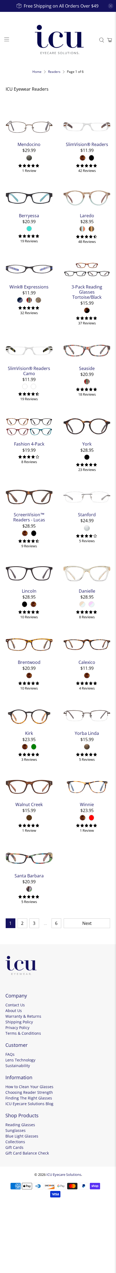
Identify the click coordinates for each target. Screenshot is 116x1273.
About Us (13, 1010)
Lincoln (29, 591)
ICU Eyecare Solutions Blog (29, 1103)
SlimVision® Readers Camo (29, 370)
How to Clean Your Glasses (29, 1086)
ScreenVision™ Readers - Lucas (29, 517)
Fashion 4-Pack (29, 444)
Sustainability (17, 1065)
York (86, 444)
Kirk (29, 733)
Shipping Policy (19, 1021)
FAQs (10, 1054)
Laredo (87, 215)
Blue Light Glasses (21, 1136)
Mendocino (29, 144)
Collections (15, 1141)
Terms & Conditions (23, 1033)
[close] (110, 6)
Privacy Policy (17, 1027)
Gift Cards (14, 1147)
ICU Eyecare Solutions (63, 1174)
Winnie (87, 804)
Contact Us (15, 1004)
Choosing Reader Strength (29, 1092)
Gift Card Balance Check (27, 1153)
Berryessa (29, 215)
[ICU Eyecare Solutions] (58, 40)
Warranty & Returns (23, 1016)
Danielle (87, 591)
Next (87, 923)
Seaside (87, 368)
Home (37, 71)
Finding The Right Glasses (28, 1098)
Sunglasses (15, 1130)
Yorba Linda (87, 733)
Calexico (87, 662)
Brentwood (29, 662)
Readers (54, 71)
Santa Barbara (29, 875)
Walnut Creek (29, 804)
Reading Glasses (20, 1124)
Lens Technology (20, 1059)
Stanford (87, 514)
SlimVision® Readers (87, 144)
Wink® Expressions (29, 287)
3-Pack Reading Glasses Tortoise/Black (86, 292)
